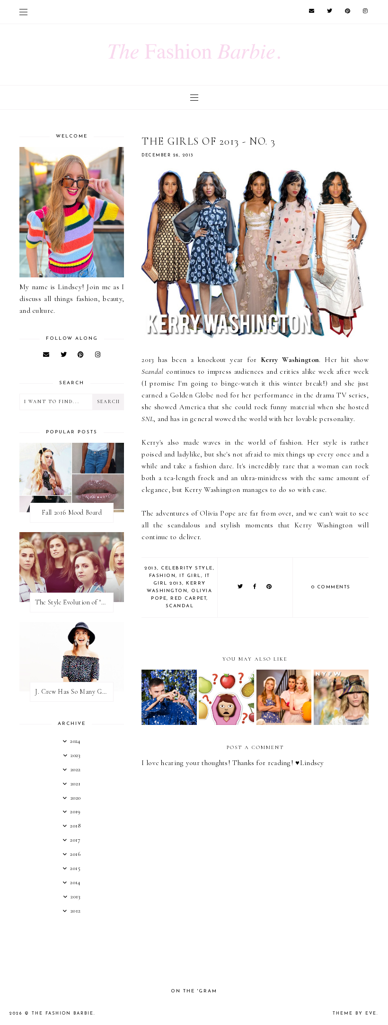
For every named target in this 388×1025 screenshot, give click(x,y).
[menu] (23, 12)
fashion (162, 575)
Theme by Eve (355, 1013)
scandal (180, 606)
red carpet (188, 598)
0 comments (331, 587)
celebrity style (187, 568)
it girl (190, 575)
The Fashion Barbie (63, 1013)
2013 (150, 568)
